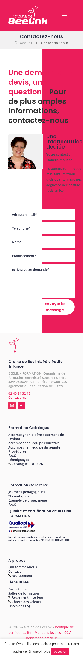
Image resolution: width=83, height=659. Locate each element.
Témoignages (18, 459)
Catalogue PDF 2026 (27, 464)
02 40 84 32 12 (57, 199)
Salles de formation (23, 593)
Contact (14, 571)
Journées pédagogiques (26, 492)
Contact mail (18, 397)
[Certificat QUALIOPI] (21, 531)
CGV (68, 632)
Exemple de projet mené (27, 500)
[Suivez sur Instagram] (12, 405)
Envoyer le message (55, 307)
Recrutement (21, 575)
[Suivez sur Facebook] (21, 405)
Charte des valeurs (26, 602)
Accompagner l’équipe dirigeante (34, 447)
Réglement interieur (27, 597)
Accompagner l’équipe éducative (33, 443)
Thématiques (18, 496)
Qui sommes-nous (22, 567)
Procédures (17, 451)
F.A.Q (12, 455)
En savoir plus (39, 651)
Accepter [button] (60, 651)
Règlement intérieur (41, 638)
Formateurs (17, 589)
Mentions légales (48, 632)
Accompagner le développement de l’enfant (36, 436)
